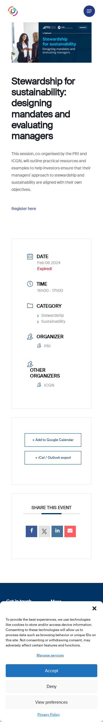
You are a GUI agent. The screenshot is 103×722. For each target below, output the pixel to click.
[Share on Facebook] (31, 531)
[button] (94, 608)
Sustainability (53, 321)
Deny (52, 686)
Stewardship (52, 315)
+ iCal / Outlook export (53, 457)
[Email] (70, 531)
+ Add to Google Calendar (53, 440)
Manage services (50, 655)
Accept (51, 670)
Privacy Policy (48, 714)
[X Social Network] (44, 531)
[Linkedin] (57, 531)
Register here (23, 208)
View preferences (51, 702)
